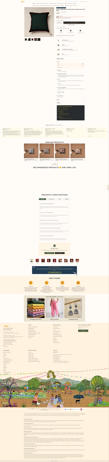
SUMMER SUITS (52, 425)
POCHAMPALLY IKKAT (44, 429)
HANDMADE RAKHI (27, 420)
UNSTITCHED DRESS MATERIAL (30, 438)
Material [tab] (66, 199)
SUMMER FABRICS (27, 425)
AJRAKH (30, 428)
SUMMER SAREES (35, 425)
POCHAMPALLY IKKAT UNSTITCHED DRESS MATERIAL (54, 440)
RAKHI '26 (62, 5)
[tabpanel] (35, 309)
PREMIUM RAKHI (51, 420)
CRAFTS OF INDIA (73, 5)
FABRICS (38, 3)
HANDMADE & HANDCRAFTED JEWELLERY (32, 456)
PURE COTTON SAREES (59, 445)
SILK (38, 429)
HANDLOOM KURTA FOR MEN (77, 455)
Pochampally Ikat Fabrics (35, 319)
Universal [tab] (42, 199)
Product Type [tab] (51, 199)
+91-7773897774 (61, 114)
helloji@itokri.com (61, 117)
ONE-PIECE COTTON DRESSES (49, 457)
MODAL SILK (72, 428)
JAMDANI (50, 428)
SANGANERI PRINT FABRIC (55, 434)
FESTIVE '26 (67, 5)
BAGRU (32, 429)
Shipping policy (58, 408)
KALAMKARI (26, 428)
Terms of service (51, 408)
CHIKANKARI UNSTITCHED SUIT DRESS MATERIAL (33, 440)
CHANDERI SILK (66, 428)
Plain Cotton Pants (54, 319)
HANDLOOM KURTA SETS (45, 454)
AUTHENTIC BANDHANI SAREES (48, 445)
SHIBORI (79, 428)
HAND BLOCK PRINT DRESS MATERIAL (72, 439)
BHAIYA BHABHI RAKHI (34, 421)
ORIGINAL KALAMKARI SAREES (71, 445)
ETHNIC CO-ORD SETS (68, 454)
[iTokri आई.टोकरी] (23, 1)
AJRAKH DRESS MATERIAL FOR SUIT (44, 438)
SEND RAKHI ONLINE (36, 420)
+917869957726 (61, 112)
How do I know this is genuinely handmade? (49, 228)
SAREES (65, 3)
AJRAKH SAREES (38, 445)
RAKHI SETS (73, 420)
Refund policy (38, 408)
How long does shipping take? (46, 203)
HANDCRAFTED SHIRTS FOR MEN (64, 455)
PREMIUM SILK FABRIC (65, 434)
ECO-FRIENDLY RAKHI (59, 420)
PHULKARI (60, 428)
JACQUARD (40, 428)
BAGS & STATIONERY (55, 5)
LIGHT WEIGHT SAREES (43, 425)
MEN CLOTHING (60, 3)
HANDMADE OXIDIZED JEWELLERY (65, 456)
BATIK (76, 428)
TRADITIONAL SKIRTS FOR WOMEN (35, 457)
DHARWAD (55, 428)
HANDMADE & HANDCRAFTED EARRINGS (49, 456)
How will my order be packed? (46, 235)
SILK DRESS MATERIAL (69, 440)
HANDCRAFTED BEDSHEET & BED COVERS (35, 455)
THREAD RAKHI (68, 420)
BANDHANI (35, 428)
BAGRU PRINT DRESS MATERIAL (72, 438)
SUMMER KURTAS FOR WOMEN (61, 425)
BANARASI (51, 429)
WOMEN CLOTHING (53, 3)
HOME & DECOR (35, 5)
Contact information (44, 409)
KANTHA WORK (27, 429)
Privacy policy (44, 408)
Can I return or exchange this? (46, 212)
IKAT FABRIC (38, 434)
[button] (87, 2)
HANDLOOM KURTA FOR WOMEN (57, 454)
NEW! (34, 3)
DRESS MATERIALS (44, 3)
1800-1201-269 (56, 356)
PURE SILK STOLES (33, 451)
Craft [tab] (60, 199)
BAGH (35, 429)
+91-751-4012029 (66, 114)
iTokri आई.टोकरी (31, 408)
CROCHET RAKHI (44, 420)
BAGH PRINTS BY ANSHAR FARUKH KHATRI (66, 35)
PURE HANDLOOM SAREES (29, 445)
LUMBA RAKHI (27, 421)
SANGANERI (45, 428)
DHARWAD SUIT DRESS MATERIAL (45, 439)
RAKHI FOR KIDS (80, 420)
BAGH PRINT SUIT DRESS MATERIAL (58, 438)
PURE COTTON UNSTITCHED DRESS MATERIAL (42, 442)
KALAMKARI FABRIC (45, 434)
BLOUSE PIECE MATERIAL (60, 457)
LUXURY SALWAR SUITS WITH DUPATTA (31, 454)
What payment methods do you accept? (49, 220)
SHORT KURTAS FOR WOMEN (74, 425)
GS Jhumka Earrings (73, 319)
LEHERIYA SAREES (33, 446)
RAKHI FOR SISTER (43, 421)
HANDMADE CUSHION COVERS (51, 455)
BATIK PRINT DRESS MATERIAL (58, 439)
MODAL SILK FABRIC (75, 434)
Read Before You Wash (54, 272)
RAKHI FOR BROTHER (52, 421)
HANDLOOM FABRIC (31, 434)
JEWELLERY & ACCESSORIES (44, 5)
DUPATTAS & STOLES (72, 3)
